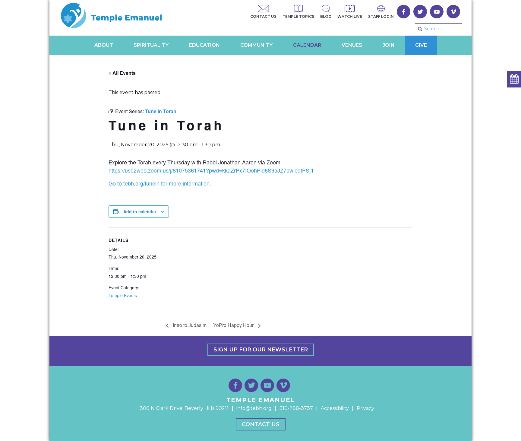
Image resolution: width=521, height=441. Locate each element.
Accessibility (335, 408)
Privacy (365, 408)
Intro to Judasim (189, 325)
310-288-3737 (296, 408)
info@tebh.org (254, 408)
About (103, 45)
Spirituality (151, 45)
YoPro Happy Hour (234, 325)
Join (389, 45)
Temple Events (123, 295)
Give (421, 45)
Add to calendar (139, 211)
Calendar (307, 45)
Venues (352, 45)
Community (256, 45)
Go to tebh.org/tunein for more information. (160, 183)
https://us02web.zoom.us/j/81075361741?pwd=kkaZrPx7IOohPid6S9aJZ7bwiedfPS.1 (211, 170)
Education (204, 45)
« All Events (122, 72)
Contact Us (260, 424)
